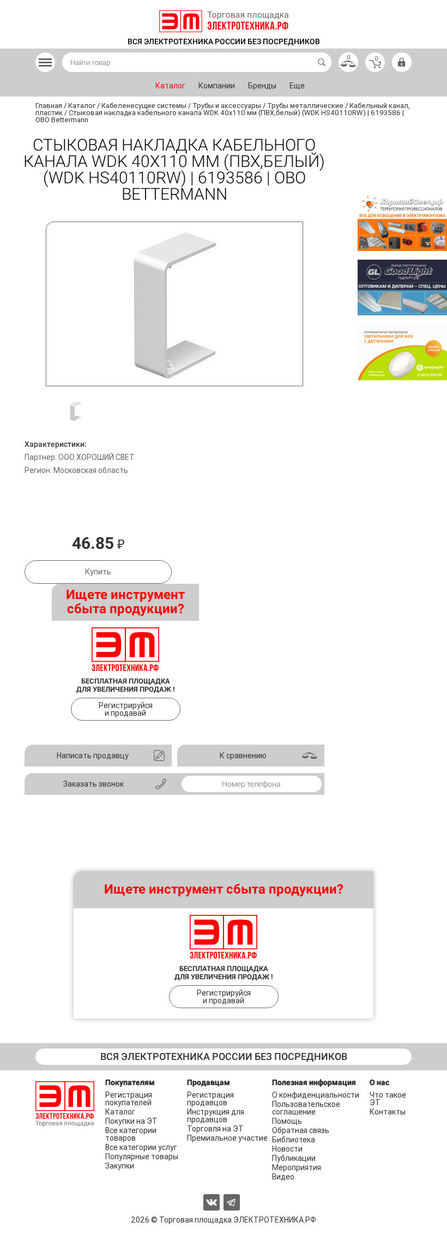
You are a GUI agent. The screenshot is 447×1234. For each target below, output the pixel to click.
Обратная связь (300, 1130)
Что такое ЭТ (388, 1099)
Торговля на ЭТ (215, 1128)
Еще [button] (297, 85)
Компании (216, 85)
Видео (283, 1176)
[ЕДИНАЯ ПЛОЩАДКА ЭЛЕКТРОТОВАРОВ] (223, 21)
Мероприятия (296, 1167)
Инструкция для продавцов (215, 1115)
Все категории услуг (141, 1147)
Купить (98, 571)
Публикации (294, 1158)
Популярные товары (141, 1156)
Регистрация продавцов (210, 1099)
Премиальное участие (227, 1138)
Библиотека (293, 1139)
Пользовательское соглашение (306, 1108)
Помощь (287, 1121)
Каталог (170, 85)
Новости (287, 1149)
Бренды (262, 85)
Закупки (119, 1165)
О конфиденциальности (315, 1095)
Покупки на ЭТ (131, 1121)
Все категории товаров (130, 1134)
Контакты (388, 1111)
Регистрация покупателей (128, 1099)
